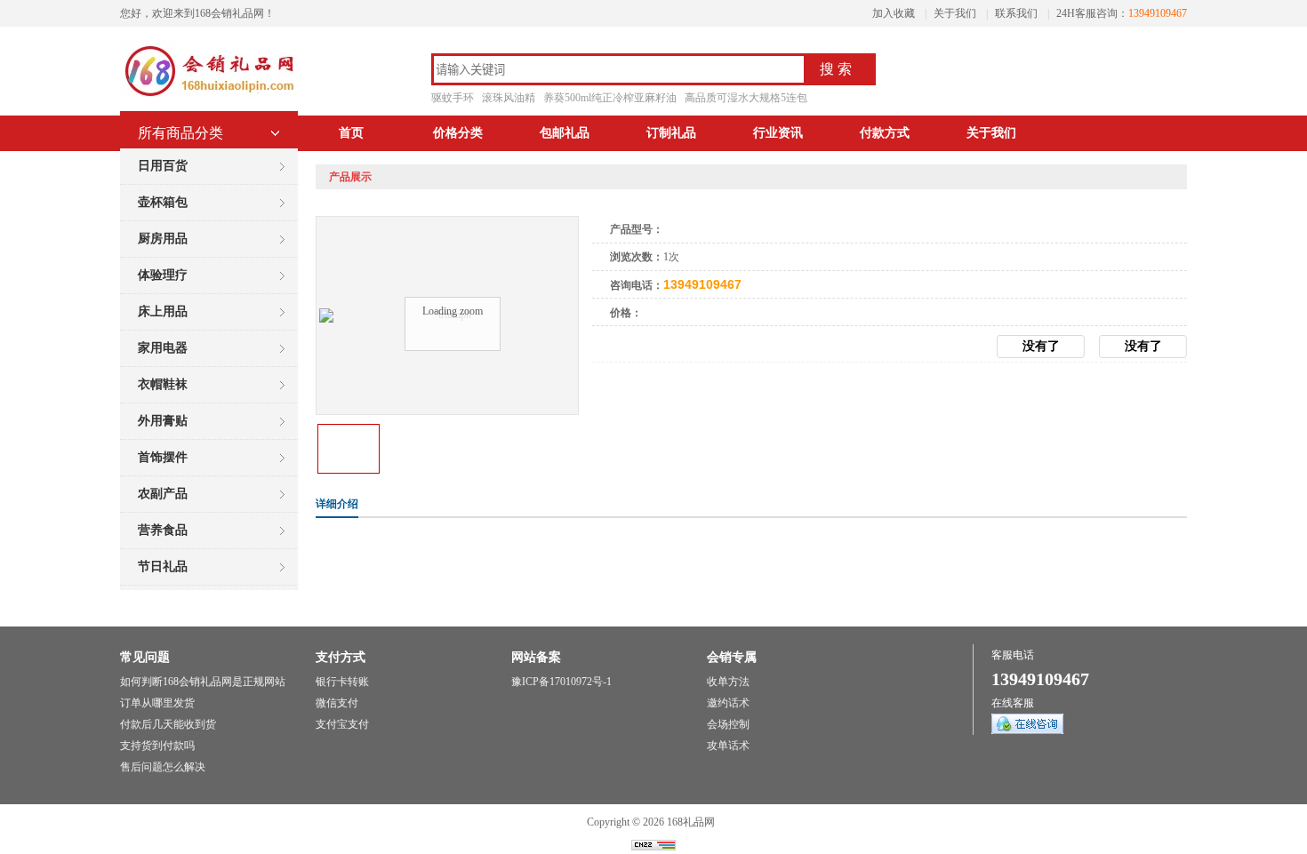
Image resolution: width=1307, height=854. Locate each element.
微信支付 (337, 703)
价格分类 (458, 133)
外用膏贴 (163, 420)
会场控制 (728, 724)
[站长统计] (653, 847)
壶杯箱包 (163, 202)
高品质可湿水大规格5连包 (746, 98)
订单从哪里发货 (157, 703)
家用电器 (163, 348)
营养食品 (163, 530)
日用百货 (163, 165)
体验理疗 (163, 275)
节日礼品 (163, 566)
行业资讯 (778, 133)
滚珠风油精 (508, 98)
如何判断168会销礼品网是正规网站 (202, 681)
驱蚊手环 (452, 98)
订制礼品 (671, 133)
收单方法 (728, 681)
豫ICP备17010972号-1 (561, 681)
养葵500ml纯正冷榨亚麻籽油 (610, 98)
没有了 (1143, 346)
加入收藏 (893, 13)
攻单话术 (728, 745)
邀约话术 (728, 703)
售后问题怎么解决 (162, 767)
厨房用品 (163, 238)
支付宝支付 (342, 724)
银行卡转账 (342, 681)
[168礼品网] (209, 98)
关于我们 (955, 13)
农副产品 (163, 493)
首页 (351, 133)
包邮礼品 (564, 133)
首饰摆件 (163, 457)
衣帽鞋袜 (163, 384)
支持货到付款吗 (157, 745)
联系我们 (1016, 13)
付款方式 (885, 133)
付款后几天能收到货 (168, 724)
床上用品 (163, 311)
